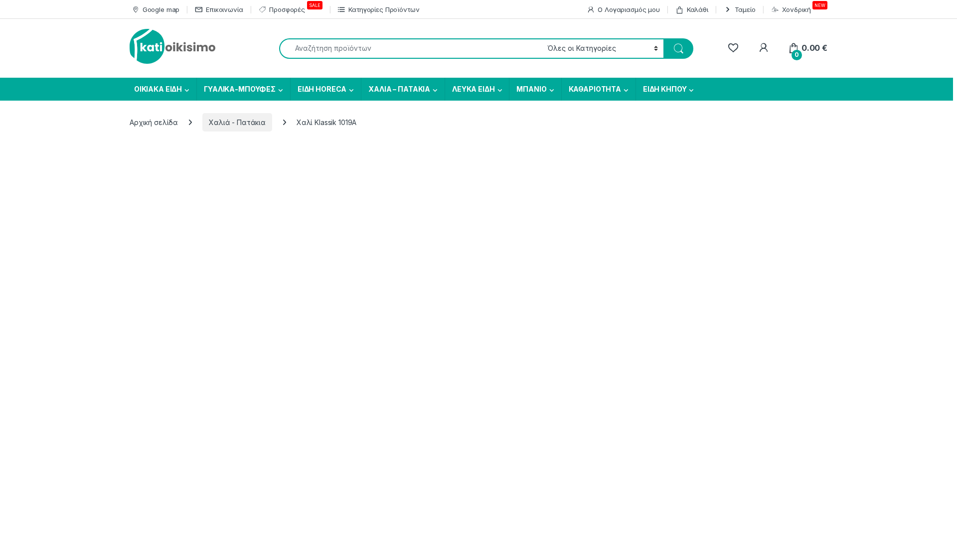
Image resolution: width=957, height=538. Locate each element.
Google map (161, 9)
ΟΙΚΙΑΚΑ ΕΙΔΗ (157, 89)
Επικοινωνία (224, 9)
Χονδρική (803, 7)
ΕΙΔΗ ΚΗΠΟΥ (665, 89)
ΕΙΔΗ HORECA (322, 89)
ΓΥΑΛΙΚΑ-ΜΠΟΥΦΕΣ (240, 89)
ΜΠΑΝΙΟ (531, 89)
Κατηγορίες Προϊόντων (383, 9)
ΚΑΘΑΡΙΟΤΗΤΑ (595, 89)
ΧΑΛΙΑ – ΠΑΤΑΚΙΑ (399, 89)
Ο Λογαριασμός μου (629, 9)
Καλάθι (697, 9)
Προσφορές (294, 7)
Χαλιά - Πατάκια (237, 122)
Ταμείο (745, 9)
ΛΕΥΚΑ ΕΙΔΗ (473, 89)
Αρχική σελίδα (154, 122)
